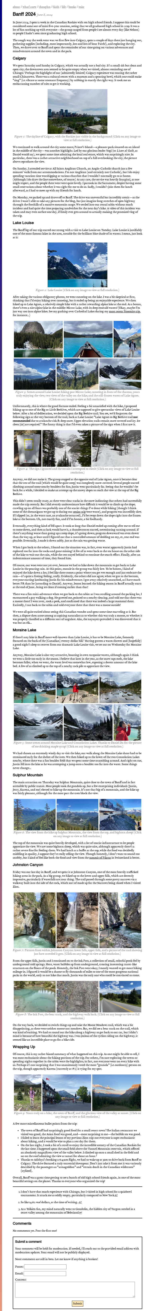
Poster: (19, 1266)
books (72, 7)
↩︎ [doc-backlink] (116, 1195)
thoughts (44, 7)
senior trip (79, 511)
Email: (19, 1273)
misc (81, 7)
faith (56, 7)
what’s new (29, 7)
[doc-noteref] (24, 73)
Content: (20, 1279)
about (16, 7)
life (64, 7)
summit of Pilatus (100, 857)
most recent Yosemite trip (124, 311)
